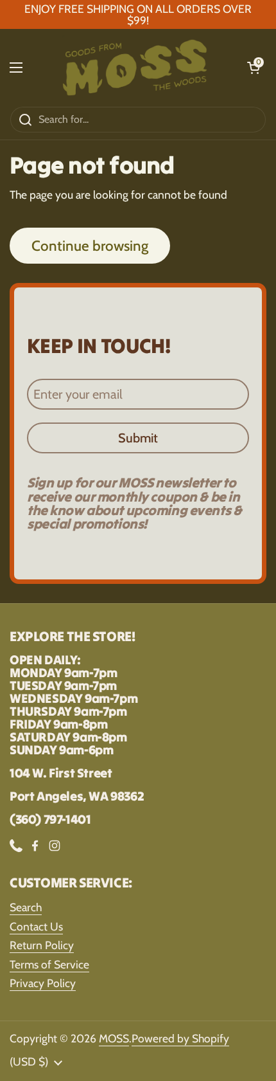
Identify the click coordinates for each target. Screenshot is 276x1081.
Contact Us (36, 926)
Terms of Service (49, 964)
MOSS (114, 1038)
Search (26, 907)
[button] (253, 67)
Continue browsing (89, 246)
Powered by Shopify (180, 1038)
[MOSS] (134, 67)
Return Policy (42, 945)
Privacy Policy (43, 983)
